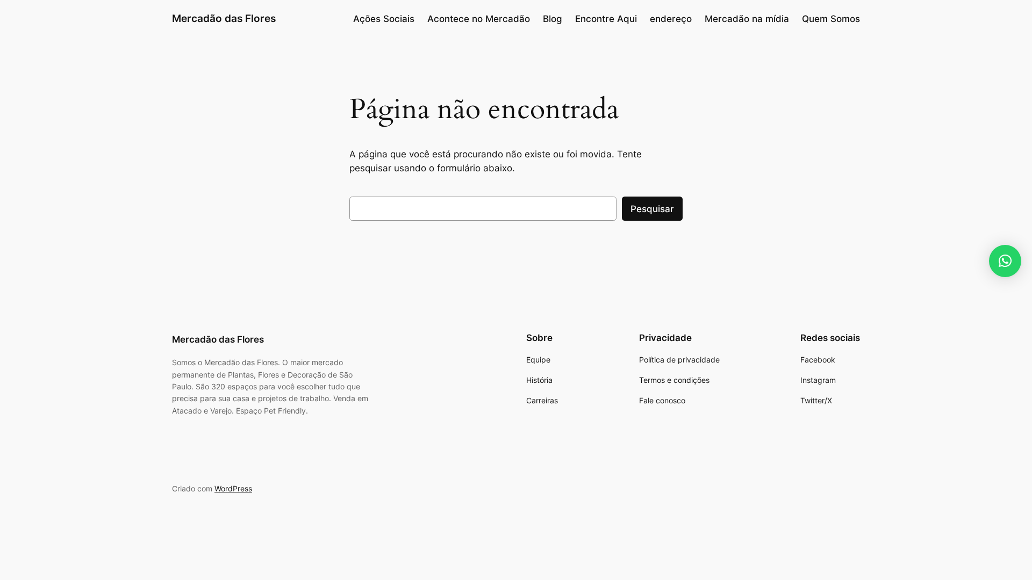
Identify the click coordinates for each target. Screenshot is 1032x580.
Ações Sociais (383, 18)
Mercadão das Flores (224, 18)
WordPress (233, 488)
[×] (1005, 261)
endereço (671, 18)
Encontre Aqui (606, 18)
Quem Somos (831, 18)
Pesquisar (652, 209)
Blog (552, 18)
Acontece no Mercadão (478, 18)
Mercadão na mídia (747, 18)
